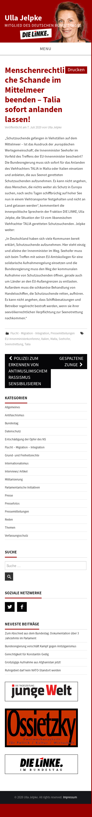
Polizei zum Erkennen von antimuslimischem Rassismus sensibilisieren (28, 370)
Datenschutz (13, 431)
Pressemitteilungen (63, 333)
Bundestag (11, 423)
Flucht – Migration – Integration (25, 447)
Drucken (76, 69)
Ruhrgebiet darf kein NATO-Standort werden (33, 670)
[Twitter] (10, 607)
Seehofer (64, 339)
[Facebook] (22, 607)
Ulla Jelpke (23, 18)
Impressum (70, 797)
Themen (10, 527)
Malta (53, 339)
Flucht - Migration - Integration (29, 333)
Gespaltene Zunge (71, 361)
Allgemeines (12, 407)
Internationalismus (16, 463)
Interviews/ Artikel (16, 471)
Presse (9, 495)
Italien (45, 339)
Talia (27, 344)
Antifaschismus (14, 415)
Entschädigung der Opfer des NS (25, 439)
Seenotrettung (14, 344)
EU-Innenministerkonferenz (22, 339)
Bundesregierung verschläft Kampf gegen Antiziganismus (40, 646)
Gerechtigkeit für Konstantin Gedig (27, 654)
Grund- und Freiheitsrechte (22, 455)
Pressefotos (12, 503)
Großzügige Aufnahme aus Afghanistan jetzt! (33, 662)
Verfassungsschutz (16, 535)
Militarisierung (14, 479)
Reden (9, 519)
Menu (45, 48)
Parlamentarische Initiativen (22, 487)
